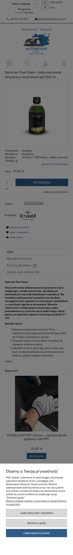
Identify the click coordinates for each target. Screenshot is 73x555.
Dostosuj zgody (36, 523)
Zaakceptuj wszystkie (36, 533)
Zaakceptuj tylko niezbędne (36, 512)
